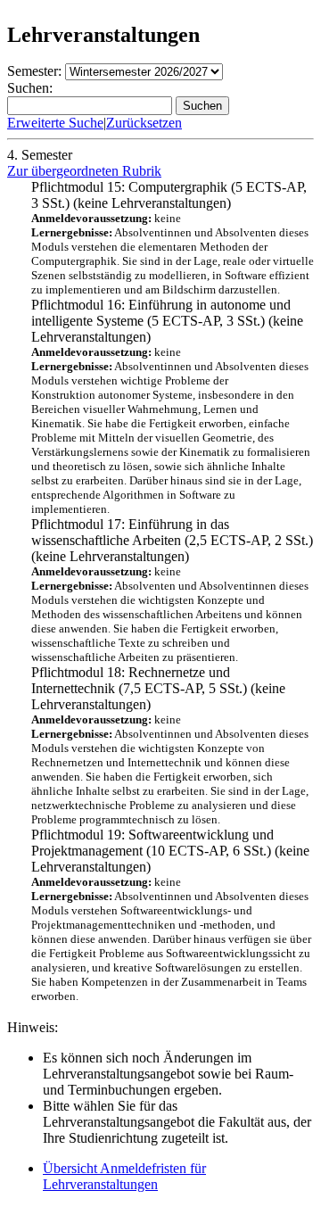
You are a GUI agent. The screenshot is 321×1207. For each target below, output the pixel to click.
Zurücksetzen (144, 122)
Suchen (202, 105)
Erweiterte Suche (55, 122)
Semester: (34, 71)
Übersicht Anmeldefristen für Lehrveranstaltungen (124, 1176)
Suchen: (30, 87)
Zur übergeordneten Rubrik (84, 170)
